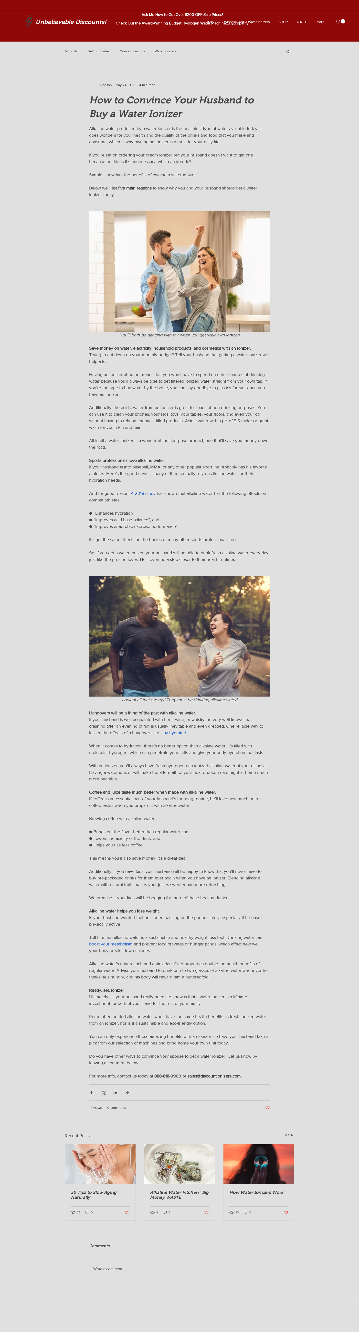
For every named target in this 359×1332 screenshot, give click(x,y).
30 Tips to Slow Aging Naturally (93, 1195)
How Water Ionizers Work (256, 1192)
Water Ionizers (166, 51)
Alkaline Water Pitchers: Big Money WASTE (179, 1195)
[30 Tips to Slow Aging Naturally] (100, 1164)
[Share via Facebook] (91, 1092)
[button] (340, 21)
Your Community (132, 51)
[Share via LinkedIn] (115, 1092)
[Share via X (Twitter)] (103, 1092)
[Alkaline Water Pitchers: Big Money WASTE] (179, 1164)
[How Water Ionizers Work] (258, 1164)
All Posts (71, 51)
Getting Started (98, 51)
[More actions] (267, 85)
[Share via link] (127, 1092)
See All (289, 1135)
